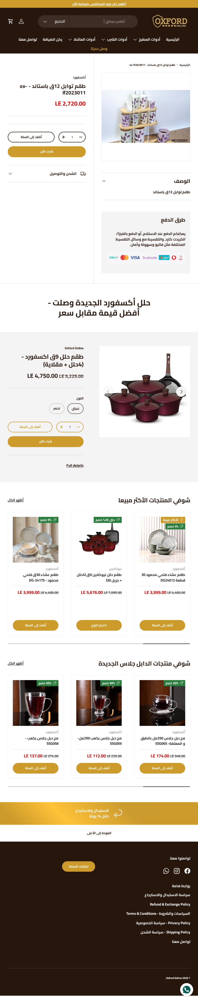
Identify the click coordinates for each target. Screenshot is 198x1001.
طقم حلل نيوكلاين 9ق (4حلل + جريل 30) (99, 577)
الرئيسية (172, 39)
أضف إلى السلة (31, 137)
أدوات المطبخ (149, 39)
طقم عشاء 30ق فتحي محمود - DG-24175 (40, 577)
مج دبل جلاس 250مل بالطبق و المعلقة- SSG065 (163, 741)
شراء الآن (46, 151)
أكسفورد (79, 77)
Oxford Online (74, 348)
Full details (75, 465)
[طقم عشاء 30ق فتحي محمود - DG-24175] (35, 540)
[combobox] (88, 21)
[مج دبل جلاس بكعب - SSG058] (35, 703)
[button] (10, 21)
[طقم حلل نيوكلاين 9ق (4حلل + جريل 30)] (99, 540)
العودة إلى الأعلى (99, 833)
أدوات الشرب (117, 39)
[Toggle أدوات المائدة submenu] (70, 39)
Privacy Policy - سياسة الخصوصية (163, 922)
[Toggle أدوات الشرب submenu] (103, 39)
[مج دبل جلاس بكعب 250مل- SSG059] (99, 703)
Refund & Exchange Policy (170, 904)
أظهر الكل (16, 500)
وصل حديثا (99, 48)
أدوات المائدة (84, 39)
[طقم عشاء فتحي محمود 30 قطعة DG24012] (162, 540)
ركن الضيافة (52, 39)
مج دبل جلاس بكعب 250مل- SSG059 (100, 741)
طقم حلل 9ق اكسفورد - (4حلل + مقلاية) (52, 360)
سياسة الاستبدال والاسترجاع (167, 894)
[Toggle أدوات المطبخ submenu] (135, 39)
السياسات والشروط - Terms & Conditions (158, 913)
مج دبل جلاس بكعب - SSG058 (41, 741)
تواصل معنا (28, 39)
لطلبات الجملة (78, 866)
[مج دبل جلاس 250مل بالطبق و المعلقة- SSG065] (162, 703)
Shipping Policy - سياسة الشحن (165, 932)
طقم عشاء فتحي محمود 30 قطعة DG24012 (163, 577)
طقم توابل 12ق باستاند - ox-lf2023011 (152, 64)
